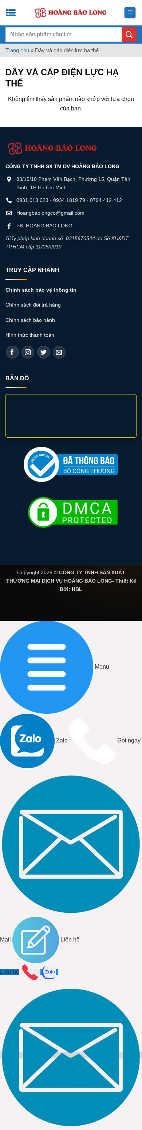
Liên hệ (9, 972)
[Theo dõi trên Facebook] (12, 352)
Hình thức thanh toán (29, 335)
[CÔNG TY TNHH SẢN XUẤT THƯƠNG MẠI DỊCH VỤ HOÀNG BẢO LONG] (71, 13)
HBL (77, 589)
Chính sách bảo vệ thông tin (40, 290)
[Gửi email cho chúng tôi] (59, 352)
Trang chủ (17, 50)
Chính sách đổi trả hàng (33, 305)
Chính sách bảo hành (30, 320)
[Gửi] (129, 34)
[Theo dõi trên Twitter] (43, 352)
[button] (130, 13)
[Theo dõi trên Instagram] (27, 352)
